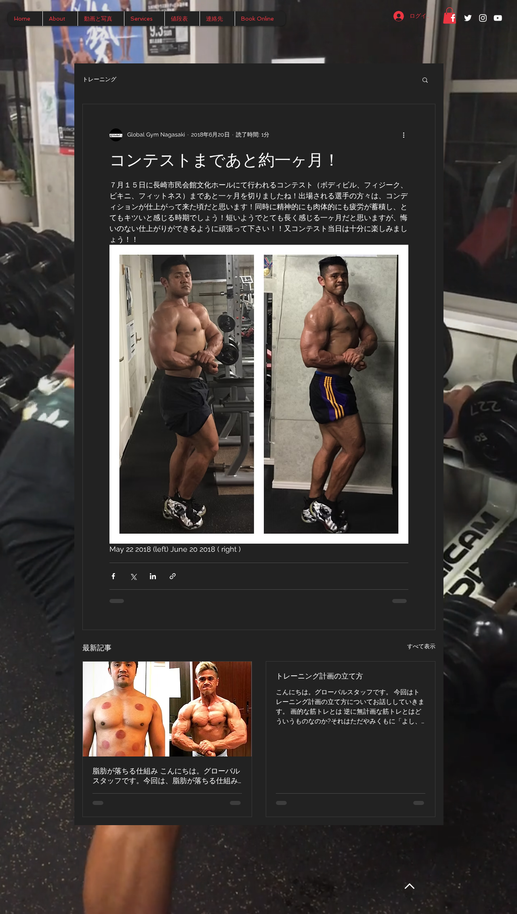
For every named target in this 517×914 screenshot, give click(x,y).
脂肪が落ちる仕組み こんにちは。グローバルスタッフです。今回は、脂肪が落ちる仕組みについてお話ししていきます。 (166, 776)
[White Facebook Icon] (453, 18)
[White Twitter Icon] (468, 18)
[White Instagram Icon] (483, 18)
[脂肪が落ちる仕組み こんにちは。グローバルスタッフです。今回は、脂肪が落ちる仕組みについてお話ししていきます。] (167, 709)
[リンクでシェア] (173, 576)
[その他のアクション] (403, 135)
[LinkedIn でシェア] (153, 576)
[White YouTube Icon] (498, 18)
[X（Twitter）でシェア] (133, 576)
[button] (425, 79)
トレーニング (99, 79)
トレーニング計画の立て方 (319, 676)
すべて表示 (421, 646)
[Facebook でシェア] (113, 576)
